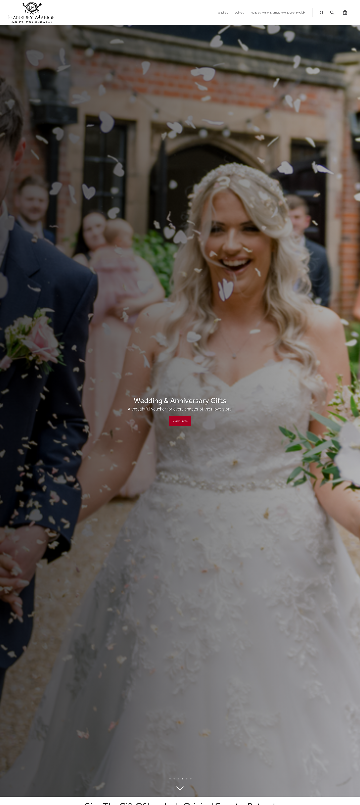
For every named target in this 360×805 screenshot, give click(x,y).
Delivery (239, 12)
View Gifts (245, 421)
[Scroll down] (180, 788)
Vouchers (223, 12)
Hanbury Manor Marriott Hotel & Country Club (278, 12)
